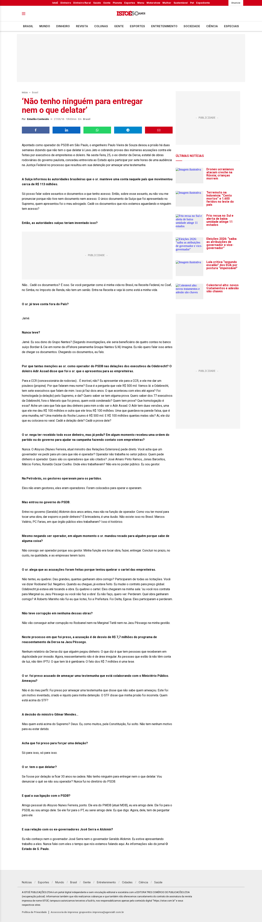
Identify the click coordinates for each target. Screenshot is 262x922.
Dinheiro (65, 2)
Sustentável (181, 2)
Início (25, 92)
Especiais (231, 26)
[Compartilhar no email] (159, 130)
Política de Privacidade (34, 912)
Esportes (129, 2)
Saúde (97, 2)
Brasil (28, 26)
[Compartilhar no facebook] (35, 130)
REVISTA (82, 26)
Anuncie (235, 2)
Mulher (166, 2)
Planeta (117, 2)
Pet (192, 2)
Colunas (101, 26)
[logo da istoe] (131, 13)
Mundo (44, 26)
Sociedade (192, 26)
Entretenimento (164, 26)
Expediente (203, 2)
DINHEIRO (63, 26)
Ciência (212, 26)
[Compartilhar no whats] (97, 130)
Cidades (127, 882)
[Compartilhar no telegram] (128, 130)
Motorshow (153, 2)
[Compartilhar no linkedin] (66, 130)
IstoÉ (55, 2)
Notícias (27, 882)
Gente (106, 2)
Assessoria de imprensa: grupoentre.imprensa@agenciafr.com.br (87, 912)
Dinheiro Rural (82, 2)
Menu (140, 2)
